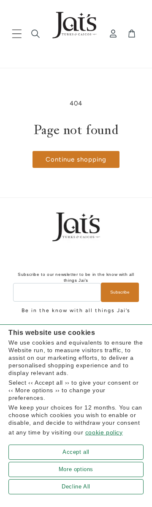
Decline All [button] (76, 486)
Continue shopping (76, 159)
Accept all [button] (76, 452)
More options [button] (76, 469)
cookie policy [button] (104, 432)
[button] (17, 33)
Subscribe (120, 292)
